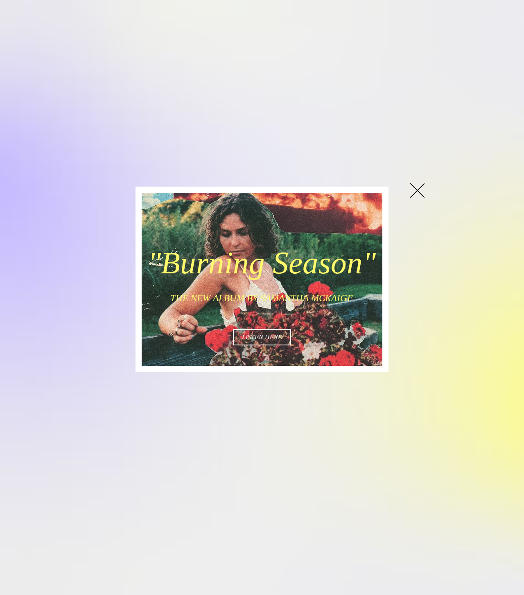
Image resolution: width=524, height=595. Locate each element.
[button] (417, 190)
